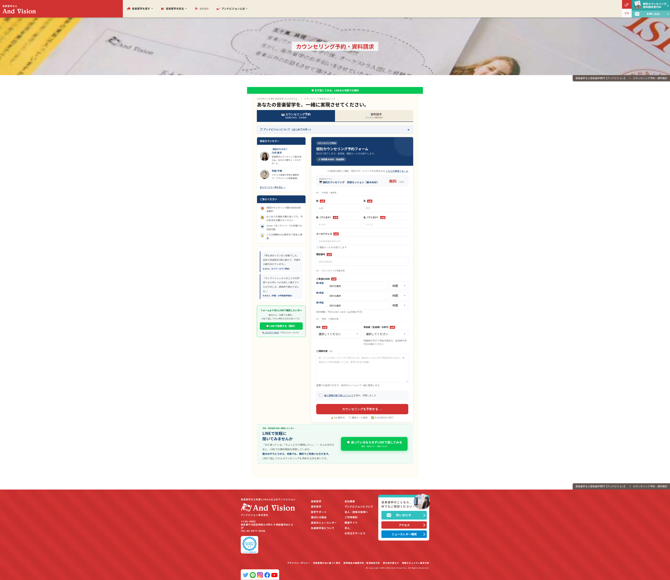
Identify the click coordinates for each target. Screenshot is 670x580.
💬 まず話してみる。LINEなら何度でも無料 (335, 90)
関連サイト (351, 522)
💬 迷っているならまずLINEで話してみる (374, 444)
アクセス (404, 525)
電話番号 (323, 254)
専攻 (321, 327)
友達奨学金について (322, 528)
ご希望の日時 (326, 278)
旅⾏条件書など (391, 562)
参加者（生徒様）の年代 (378, 327)
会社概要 (350, 501)
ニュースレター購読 (404, 534)
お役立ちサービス (355, 533)
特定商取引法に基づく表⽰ (326, 562)
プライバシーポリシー (298, 562)
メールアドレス (327, 233)
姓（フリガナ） (326, 217)
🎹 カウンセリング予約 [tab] (296, 116)
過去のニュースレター (324, 522)
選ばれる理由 (319, 517)
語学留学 (316, 506)
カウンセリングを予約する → (362, 409)
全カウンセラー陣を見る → (272, 187)
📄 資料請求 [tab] (374, 116)
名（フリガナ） (374, 217)
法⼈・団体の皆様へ (356, 512)
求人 (347, 528)
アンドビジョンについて (359, 506)
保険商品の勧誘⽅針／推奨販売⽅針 (361, 562)
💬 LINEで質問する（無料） (281, 326)
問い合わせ (403, 515)
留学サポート (319, 512)
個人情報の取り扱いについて (338, 395)
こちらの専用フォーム (397, 171)
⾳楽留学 (316, 501)
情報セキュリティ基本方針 (415, 562)
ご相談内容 (324, 351)
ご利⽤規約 (351, 517)
